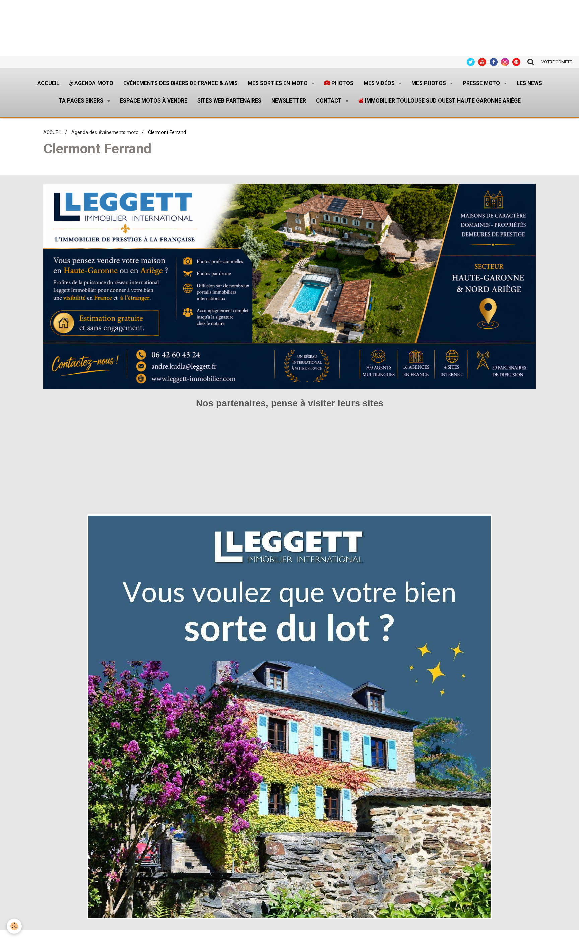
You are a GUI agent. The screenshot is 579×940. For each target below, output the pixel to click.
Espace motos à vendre (153, 100)
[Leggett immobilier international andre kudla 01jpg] (289, 716)
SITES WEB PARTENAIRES (229, 100)
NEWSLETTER (288, 100)
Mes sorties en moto (278, 83)
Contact (329, 100)
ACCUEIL (52, 132)
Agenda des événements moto (105, 132)
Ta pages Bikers (82, 100)
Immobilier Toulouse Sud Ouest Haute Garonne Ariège (442, 100)
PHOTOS (341, 83)
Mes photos (429, 83)
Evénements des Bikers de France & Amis (180, 83)
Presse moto (482, 83)
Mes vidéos (380, 83)
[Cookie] (14, 926)
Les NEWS (529, 83)
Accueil (48, 83)
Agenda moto (93, 83)
